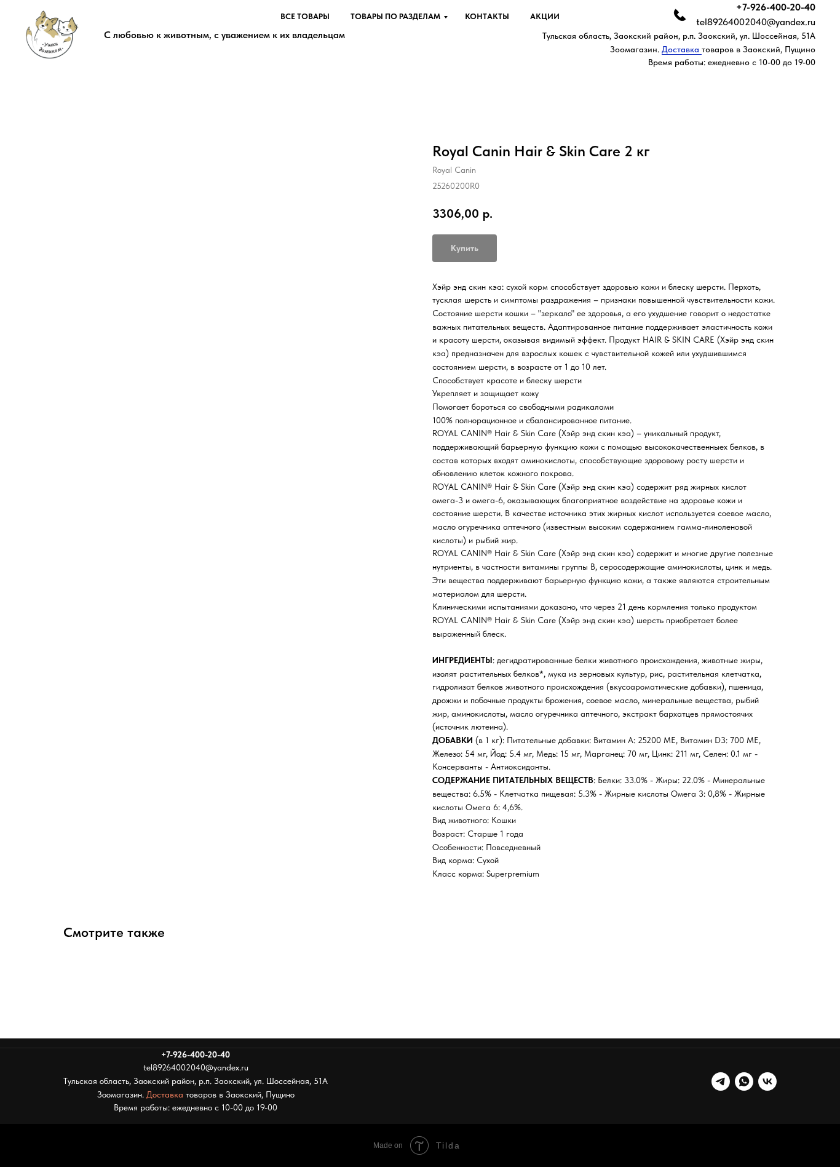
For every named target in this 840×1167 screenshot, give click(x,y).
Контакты (487, 16)
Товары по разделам (395, 16)
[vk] (767, 1081)
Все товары (305, 16)
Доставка (682, 49)
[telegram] (720, 1081)
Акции (545, 16)
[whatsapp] (744, 1081)
